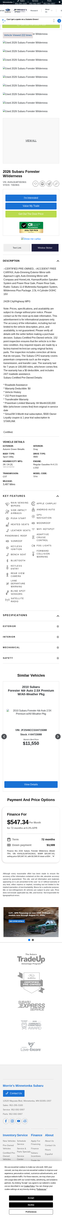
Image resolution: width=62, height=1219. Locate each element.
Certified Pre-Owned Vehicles (9, 1156)
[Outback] (31, 922)
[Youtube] (18, 1121)
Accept (31, 1198)
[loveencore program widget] (31, 1046)
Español (49, 1154)
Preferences (31, 1212)
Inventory (9, 1135)
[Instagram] (12, 1121)
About (49, 1135)
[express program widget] (31, 1005)
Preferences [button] (41, 1189)
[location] (59, 2)
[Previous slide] (29, 940)
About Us (49, 1141)
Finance (36, 1135)
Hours (48, 1149)
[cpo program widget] (31, 983)
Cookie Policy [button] (29, 1186)
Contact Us (15, 1093)
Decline (31, 1205)
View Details (31, 784)
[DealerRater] (25, 1121)
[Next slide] (33, 940)
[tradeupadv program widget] (31, 959)
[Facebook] (6, 1121)
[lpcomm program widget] (31, 1025)
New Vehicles (9, 1141)
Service (22, 1135)
